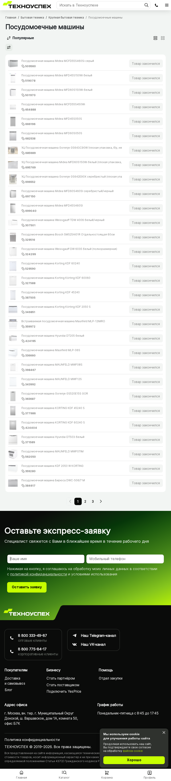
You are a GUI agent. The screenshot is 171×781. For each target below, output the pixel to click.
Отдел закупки (110, 678)
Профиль (150, 777)
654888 (30, 109)
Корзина (107, 777)
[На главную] (27, 612)
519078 (30, 80)
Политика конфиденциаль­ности (32, 739)
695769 (30, 167)
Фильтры (8, 47)
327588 (30, 283)
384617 (30, 485)
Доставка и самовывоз (15, 681)
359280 (30, 471)
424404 (31, 427)
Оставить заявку (27, 587)
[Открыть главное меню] (167, 5)
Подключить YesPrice (64, 691)
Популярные (23, 38)
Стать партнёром (61, 678)
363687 (30, 399)
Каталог (64, 777)
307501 (30, 225)
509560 (30, 66)
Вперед (101, 501)
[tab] (155, 38)
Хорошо (134, 760)
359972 (30, 326)
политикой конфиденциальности (38, 574)
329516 (30, 239)
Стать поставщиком (63, 685)
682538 (30, 138)
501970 (30, 95)
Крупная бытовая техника (66, 17)
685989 (30, 153)
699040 (31, 210)
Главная (10, 17)
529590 (30, 268)
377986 (30, 413)
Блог (8, 690)
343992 (30, 384)
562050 (30, 456)
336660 (30, 355)
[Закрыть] (163, 732)
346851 (30, 312)
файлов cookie (133, 751)
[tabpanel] (85, 273)
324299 (30, 254)
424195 (30, 341)
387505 (30, 297)
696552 (30, 182)
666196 (30, 124)
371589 (30, 442)
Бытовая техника (32, 17)
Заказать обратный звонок (156, 5)
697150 (30, 196)
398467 (30, 370)
